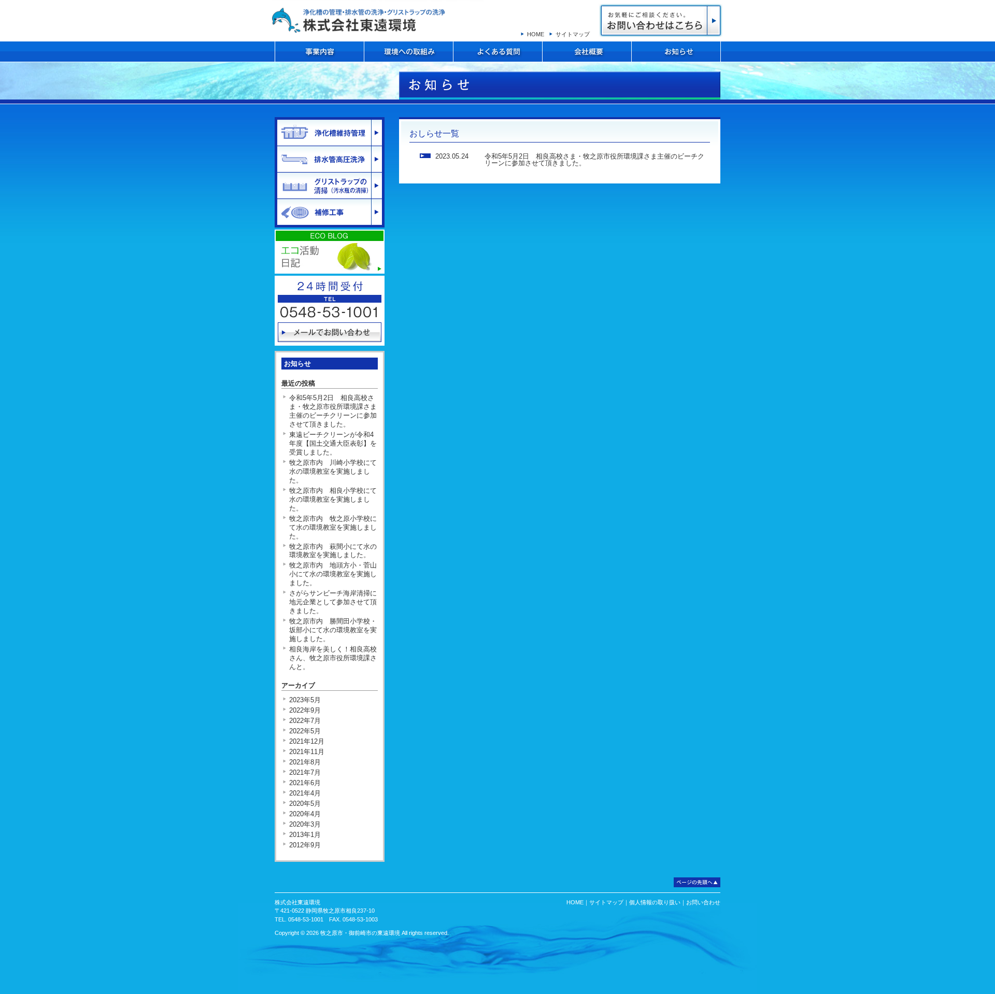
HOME (535, 34)
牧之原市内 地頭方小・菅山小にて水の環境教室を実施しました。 (333, 574)
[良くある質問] (497, 51)
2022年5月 (305, 731)
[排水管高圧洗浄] (329, 159)
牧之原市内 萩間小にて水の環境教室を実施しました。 (333, 551)
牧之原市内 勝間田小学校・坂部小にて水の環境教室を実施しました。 (333, 630)
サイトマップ (573, 34)
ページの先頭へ (697, 882)
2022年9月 (305, 710)
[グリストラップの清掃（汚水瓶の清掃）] (329, 185)
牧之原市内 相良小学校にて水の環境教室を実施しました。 (333, 499)
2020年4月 (305, 814)
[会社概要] (587, 51)
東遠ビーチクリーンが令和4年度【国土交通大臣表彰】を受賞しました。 (333, 443)
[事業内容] (319, 51)
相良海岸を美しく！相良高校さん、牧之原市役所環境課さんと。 (333, 658)
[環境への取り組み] (408, 51)
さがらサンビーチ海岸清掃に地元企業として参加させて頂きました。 (333, 602)
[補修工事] (329, 212)
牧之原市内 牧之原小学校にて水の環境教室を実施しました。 (333, 527)
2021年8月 (305, 762)
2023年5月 (305, 700)
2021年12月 (306, 741)
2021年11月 (306, 752)
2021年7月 (305, 772)
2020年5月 (305, 803)
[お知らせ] (676, 51)
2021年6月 (305, 783)
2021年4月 (305, 793)
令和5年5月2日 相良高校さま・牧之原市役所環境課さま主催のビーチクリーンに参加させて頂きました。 (594, 159)
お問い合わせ (661, 20)
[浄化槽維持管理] (329, 133)
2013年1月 (305, 835)
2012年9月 (305, 845)
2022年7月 (305, 721)
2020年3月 (305, 824)
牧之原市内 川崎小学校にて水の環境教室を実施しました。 (333, 471)
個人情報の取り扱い (654, 902)
